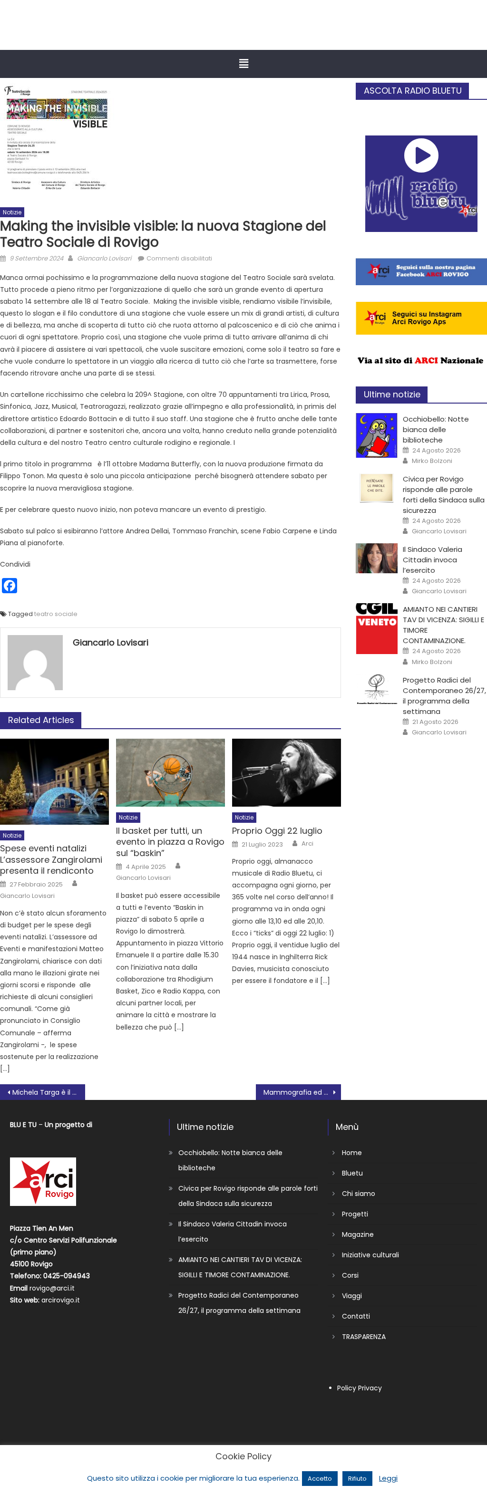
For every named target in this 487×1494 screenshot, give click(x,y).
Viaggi (352, 1296)
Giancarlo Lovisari (104, 258)
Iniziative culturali (370, 1255)
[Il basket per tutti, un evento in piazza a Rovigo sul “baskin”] (170, 773)
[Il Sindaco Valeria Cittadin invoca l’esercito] (377, 558)
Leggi (388, 1478)
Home (352, 1152)
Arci (307, 843)
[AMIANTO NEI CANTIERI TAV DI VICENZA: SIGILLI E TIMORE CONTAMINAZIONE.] (377, 628)
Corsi (350, 1275)
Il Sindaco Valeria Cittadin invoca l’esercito (432, 559)
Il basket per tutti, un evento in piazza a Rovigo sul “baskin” (170, 841)
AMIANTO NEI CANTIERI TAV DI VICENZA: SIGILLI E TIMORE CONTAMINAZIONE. (240, 1267)
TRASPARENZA (364, 1336)
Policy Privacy (359, 1388)
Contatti (356, 1316)
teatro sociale (56, 613)
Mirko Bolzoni (432, 461)
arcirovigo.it (60, 1300)
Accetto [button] (320, 1478)
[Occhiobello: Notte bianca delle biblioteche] (377, 435)
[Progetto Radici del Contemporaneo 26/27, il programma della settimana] (377, 689)
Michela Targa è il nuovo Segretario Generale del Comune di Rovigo (48, 1092)
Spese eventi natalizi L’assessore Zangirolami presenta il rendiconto (51, 859)
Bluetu (352, 1173)
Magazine (358, 1234)
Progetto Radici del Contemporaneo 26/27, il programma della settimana (444, 695)
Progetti (355, 1214)
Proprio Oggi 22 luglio (277, 830)
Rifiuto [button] (357, 1478)
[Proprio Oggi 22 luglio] (286, 773)
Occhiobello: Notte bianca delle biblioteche (436, 429)
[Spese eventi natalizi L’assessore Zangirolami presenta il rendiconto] (54, 781)
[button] (243, 64)
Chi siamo (358, 1193)
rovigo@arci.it (52, 1288)
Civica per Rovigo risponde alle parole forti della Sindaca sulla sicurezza (444, 494)
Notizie (12, 212)
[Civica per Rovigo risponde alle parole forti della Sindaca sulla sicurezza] (377, 488)
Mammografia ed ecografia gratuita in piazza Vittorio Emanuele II (302, 1092)
